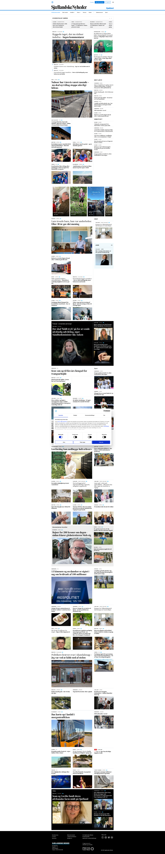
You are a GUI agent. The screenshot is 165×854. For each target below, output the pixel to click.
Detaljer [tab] (75, 415)
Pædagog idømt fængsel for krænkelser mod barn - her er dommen (60, 303)
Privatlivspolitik (85, 836)
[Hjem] (52, 2)
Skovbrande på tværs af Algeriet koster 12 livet (103, 141)
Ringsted (54, 31)
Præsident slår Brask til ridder (104, 507)
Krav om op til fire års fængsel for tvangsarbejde (69, 372)
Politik (80, 398)
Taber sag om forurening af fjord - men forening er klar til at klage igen (82, 303)
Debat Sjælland (104, 222)
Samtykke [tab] (61, 415)
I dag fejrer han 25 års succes (103, 36)
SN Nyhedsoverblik (55, 12)
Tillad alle (101, 442)
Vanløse (53, 770)
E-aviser (92, 2)
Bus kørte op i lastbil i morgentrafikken (63, 716)
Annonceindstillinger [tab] (90, 415)
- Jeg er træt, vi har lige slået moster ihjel (103, 58)
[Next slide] (112, 201)
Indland (59, 606)
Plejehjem (60, 31)
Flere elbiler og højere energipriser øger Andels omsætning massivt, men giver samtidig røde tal (61, 402)
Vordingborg (97, 790)
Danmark (96, 391)
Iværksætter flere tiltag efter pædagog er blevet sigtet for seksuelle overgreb (60, 167)
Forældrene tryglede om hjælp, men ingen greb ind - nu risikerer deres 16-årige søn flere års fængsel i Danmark (82, 633)
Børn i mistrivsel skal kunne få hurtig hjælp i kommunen (103, 325)
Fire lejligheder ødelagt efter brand (60, 772)
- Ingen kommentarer (68, 36)
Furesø (54, 21)
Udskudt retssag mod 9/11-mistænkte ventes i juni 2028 (102, 124)
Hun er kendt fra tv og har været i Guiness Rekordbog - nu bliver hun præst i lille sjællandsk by (103, 86)
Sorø (52, 628)
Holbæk (96, 112)
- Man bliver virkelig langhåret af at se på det (60, 281)
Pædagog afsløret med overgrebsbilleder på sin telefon (97, 25)
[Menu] (113, 2)
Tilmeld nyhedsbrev (71, 836)
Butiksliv (101, 446)
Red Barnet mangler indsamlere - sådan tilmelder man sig (103, 693)
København (96, 108)
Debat (90, 12)
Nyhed (103, 31)
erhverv (101, 90)
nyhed (100, 95)
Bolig (100, 568)
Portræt (59, 793)
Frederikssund (97, 31)
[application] (61, 201)
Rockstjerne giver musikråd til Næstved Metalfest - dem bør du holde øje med (61, 145)
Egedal (74, 142)
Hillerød (75, 300)
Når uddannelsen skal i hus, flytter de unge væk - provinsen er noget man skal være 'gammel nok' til (103, 795)
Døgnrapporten (78, 21)
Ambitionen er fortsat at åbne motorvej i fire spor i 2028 (82, 167)
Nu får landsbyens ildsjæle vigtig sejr (82, 752)
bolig (100, 101)
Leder (102, 249)
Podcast (59, 326)
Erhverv (84, 12)
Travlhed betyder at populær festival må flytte (82, 772)
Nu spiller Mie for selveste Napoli (103, 529)
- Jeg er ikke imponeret (60, 631)
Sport (106, 12)
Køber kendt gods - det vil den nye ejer (103, 92)
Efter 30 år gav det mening (71, 223)
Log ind (108, 2)
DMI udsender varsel (100, 110)
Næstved (96, 54)
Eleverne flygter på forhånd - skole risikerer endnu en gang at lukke (103, 632)
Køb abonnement (99, 2)
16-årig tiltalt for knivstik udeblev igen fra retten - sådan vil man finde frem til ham (61, 123)
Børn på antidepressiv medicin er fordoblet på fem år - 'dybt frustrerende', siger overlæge (103, 347)
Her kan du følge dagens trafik (102, 752)
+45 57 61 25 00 (59, 849)
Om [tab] (104, 415)
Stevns (53, 300)
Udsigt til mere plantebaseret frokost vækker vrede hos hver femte (61, 609)
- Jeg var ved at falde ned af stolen (71, 656)
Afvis (64, 442)
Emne (78, 12)
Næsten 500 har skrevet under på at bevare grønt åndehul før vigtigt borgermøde (82, 508)
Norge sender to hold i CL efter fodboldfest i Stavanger (103, 154)
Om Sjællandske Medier (87, 835)
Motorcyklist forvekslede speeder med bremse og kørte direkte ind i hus (78, 25)
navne (101, 83)
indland (101, 108)
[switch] (75, 437)
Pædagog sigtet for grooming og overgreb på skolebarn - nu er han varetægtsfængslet (103, 655)
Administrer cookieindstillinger (89, 838)
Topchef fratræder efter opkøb (82, 692)
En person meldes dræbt (102, 148)
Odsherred (96, 83)
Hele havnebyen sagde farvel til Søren (103, 549)
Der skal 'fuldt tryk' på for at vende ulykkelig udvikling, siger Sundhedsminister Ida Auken (71, 331)
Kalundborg (75, 164)
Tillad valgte (82, 442)
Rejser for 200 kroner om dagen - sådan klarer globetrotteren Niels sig (71, 534)
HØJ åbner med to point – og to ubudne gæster (82, 144)
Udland (95, 122)
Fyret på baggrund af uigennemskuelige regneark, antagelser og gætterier (81, 484)
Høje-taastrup (54, 120)
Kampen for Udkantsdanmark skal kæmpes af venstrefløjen (104, 225)
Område (72, 12)
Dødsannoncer (99, 12)
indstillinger (106, 426)
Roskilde (96, 101)
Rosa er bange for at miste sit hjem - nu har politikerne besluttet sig (82, 609)
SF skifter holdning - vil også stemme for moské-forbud (81, 401)
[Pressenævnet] (88, 847)
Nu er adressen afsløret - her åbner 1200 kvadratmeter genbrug (103, 450)
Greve (72, 21)
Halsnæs (96, 547)
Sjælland (92, 21)
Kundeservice (55, 835)
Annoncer (54, 838)
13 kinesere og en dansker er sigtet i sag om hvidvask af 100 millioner (70, 573)
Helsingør (75, 398)
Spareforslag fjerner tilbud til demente (60, 507)
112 (57, 21)
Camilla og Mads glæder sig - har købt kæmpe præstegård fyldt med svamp (103, 105)
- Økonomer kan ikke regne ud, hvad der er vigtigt (103, 485)
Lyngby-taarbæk (97, 770)
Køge (52, 79)
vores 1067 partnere (62, 421)
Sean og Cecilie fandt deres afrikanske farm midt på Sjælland (70, 797)
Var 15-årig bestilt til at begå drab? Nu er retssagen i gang (61, 25)
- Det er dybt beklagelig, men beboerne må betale (82, 280)
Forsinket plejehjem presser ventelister (60, 484)
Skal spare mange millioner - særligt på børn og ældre (103, 772)
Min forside (65, 12)
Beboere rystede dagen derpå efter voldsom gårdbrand (102, 115)
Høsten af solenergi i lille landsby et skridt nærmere (102, 814)
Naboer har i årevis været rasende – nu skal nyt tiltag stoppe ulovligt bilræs (70, 85)
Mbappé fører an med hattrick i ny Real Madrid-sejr (103, 393)
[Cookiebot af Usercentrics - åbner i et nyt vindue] (104, 411)
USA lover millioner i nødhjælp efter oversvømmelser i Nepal (103, 136)
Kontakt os (69, 838)
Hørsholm (53, 368)
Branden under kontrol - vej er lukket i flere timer (60, 752)
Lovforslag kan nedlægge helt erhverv (71, 449)
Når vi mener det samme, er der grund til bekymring (103, 251)
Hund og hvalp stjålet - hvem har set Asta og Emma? (103, 98)
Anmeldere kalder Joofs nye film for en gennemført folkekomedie (103, 130)
